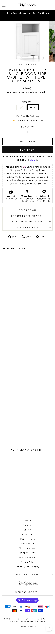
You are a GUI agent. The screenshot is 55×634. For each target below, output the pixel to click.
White (33, 107)
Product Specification (27, 216)
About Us (27, 525)
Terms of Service (27, 548)
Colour (27, 102)
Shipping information (27, 221)
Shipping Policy (27, 552)
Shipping (23, 92)
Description (27, 210)
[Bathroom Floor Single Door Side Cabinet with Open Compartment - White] (7, 428)
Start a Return (28, 543)
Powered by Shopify (27, 626)
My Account (27, 534)
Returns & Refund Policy (27, 566)
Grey (21, 107)
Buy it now (27, 150)
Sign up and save (27, 574)
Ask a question (27, 227)
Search (27, 520)
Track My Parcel (27, 538)
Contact (27, 529)
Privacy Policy (27, 562)
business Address (27, 592)
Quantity (27, 127)
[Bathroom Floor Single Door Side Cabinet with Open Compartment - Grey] (4, 428)
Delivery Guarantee (27, 557)
